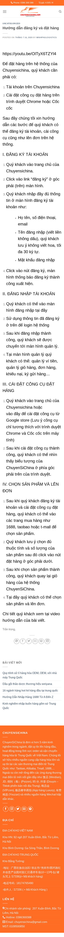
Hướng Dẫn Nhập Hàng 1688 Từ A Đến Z (28, 697)
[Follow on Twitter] (18, 809)
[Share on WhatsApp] (16, 641)
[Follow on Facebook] (6, 809)
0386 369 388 (26, 3)
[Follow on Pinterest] (30, 809)
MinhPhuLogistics (46, 37)
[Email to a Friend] (35, 641)
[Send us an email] (24, 809)
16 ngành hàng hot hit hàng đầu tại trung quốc (30, 690)
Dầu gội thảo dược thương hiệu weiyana (27, 683)
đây (44, 310)
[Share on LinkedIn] (47, 641)
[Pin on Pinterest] (41, 641)
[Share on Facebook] (23, 641)
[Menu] (5, 11)
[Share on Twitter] (29, 641)
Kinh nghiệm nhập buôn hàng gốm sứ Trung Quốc (29, 706)
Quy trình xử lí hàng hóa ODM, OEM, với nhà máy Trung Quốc (30, 675)
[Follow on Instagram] (12, 809)
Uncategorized (11, 23)
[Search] (60, 11)
